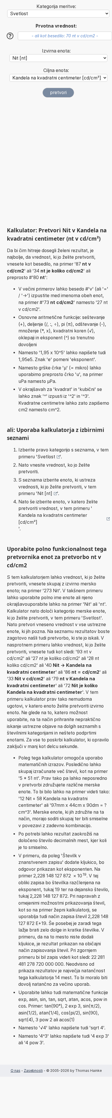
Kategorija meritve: (56, 6)
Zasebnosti (33, 1070)
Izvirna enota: (56, 51)
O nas (15, 1070)
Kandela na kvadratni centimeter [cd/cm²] (52, 519)
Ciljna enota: (56, 70)
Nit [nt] (44, 493)
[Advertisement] (56, 162)
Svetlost (46, 456)
